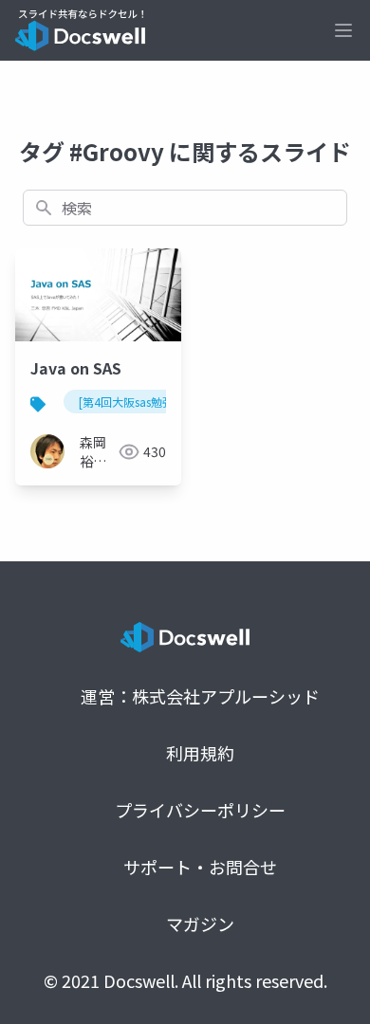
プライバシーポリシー (200, 809)
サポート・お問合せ (200, 866)
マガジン (200, 923)
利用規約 (200, 753)
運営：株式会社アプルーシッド (200, 696)
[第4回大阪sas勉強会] (134, 401)
